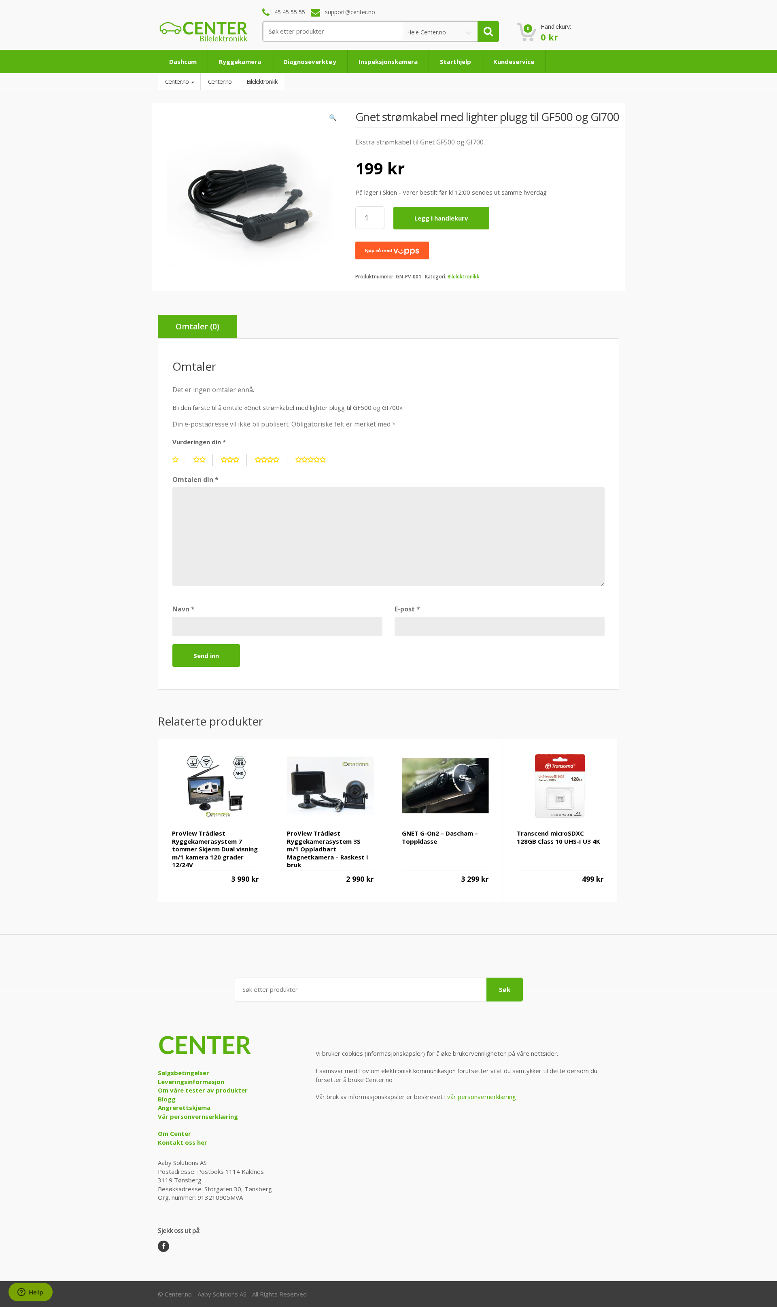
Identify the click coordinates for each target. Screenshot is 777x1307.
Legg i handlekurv (441, 218)
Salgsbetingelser (183, 1073)
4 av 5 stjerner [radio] (271, 460)
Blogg (167, 1099)
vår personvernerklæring (481, 1097)
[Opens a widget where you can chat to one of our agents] (30, 1293)
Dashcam (183, 61)
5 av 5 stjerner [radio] (314, 460)
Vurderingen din (199, 442)
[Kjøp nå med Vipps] (392, 250)
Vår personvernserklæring (198, 1116)
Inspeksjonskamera (388, 61)
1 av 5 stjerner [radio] (178, 460)
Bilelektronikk (464, 276)
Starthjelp (455, 61)
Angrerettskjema (184, 1107)
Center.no (177, 81)
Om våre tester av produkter (203, 1090)
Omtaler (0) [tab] (197, 326)
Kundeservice (513, 61)
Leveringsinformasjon (191, 1082)
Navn (183, 609)
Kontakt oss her (182, 1142)
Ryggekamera (240, 61)
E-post (407, 609)
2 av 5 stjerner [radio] (203, 460)
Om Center (174, 1133)
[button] (333, 119)
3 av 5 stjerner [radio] (234, 460)
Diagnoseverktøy (309, 61)
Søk (504, 989)
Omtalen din (195, 479)
